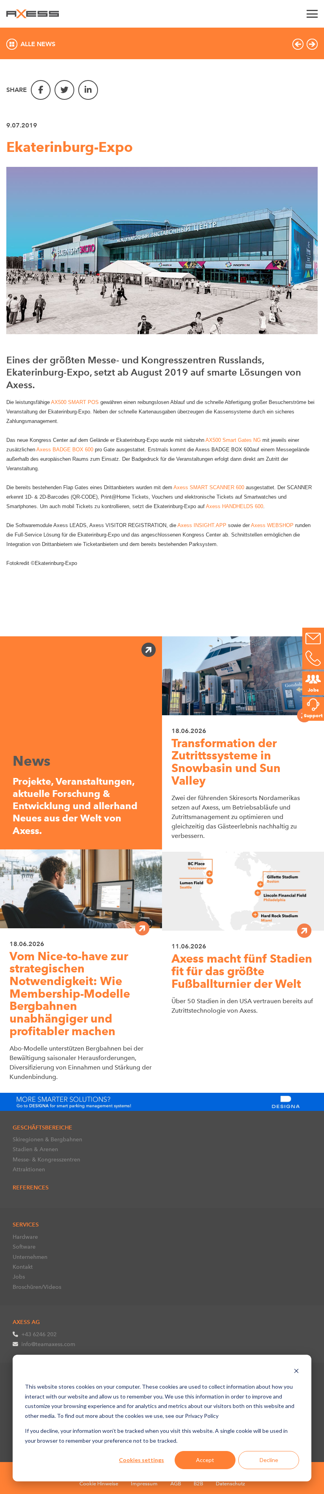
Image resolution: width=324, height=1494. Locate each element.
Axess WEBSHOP (272, 525)
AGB (175, 1484)
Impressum (144, 1484)
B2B (198, 1484)
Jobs (19, 1276)
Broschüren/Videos (37, 1286)
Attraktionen (29, 1169)
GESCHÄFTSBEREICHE (42, 1127)
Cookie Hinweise (98, 1484)
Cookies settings (141, 1460)
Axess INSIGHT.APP (201, 525)
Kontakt (23, 1266)
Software (24, 1246)
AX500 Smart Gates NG (233, 440)
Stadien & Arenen (35, 1149)
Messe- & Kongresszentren (46, 1159)
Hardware (25, 1236)
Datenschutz (230, 1484)
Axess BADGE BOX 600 (64, 450)
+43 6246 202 (39, 1334)
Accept (205, 1460)
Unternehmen (30, 1256)
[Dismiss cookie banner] (296, 1372)
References (31, 1187)
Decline (269, 1460)
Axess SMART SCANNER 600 (208, 487)
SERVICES (26, 1224)
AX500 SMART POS (75, 402)
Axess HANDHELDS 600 (234, 506)
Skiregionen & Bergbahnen (47, 1139)
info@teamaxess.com (48, 1344)
